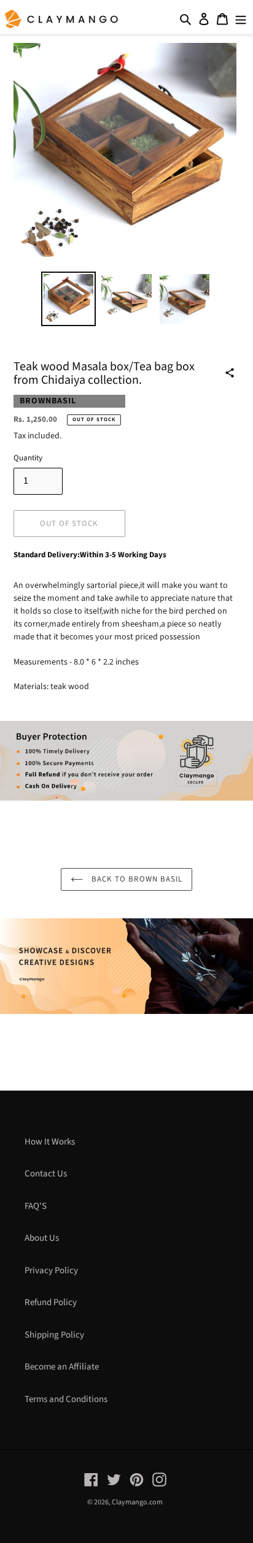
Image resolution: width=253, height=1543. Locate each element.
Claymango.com (137, 1502)
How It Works (50, 1141)
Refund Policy (51, 1302)
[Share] (229, 372)
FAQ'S (36, 1206)
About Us (42, 1238)
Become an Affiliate (62, 1366)
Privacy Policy (51, 1270)
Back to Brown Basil (135, 879)
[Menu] (241, 19)
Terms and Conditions (66, 1399)
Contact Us (46, 1173)
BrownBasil (48, 401)
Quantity (28, 457)
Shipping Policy (54, 1334)
